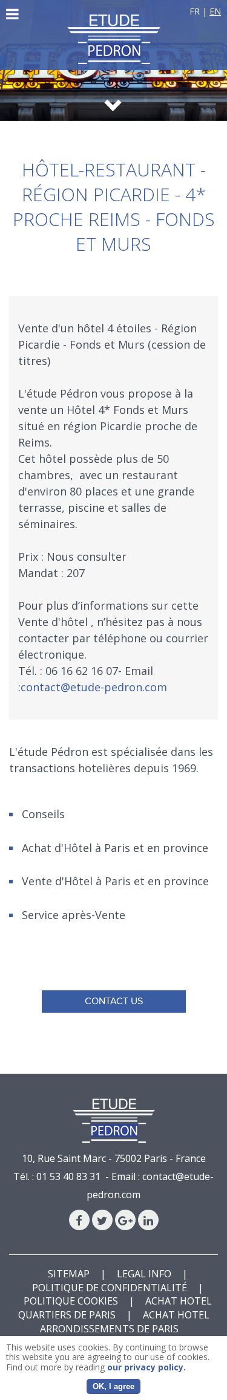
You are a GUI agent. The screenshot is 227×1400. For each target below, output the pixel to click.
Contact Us (114, 1001)
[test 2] (113, 39)
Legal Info (144, 1273)
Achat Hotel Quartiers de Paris (115, 1307)
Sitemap (69, 1273)
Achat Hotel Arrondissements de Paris (124, 1321)
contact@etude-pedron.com (94, 687)
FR (194, 11)
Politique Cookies (71, 1301)
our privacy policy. (146, 1367)
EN (215, 11)
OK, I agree (113, 1386)
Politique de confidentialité (109, 1287)
